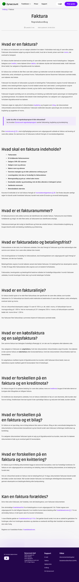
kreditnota (53, 388)
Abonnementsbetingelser (66, 557)
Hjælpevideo (48, 564)
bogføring (37, 105)
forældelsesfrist (18, 507)
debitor (33, 63)
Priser (36, 4)
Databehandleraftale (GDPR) (68, 560)
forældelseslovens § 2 (64, 510)
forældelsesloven (29, 530)
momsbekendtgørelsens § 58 (45, 193)
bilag (54, 105)
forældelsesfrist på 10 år (27, 518)
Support (44, 4)
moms (66, 52)
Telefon (46, 560)
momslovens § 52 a (12, 131)
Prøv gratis (71, 4)
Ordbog (4, 9)
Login (60, 4)
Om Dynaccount (49, 571)
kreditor (13, 63)
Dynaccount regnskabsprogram (25, 122)
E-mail (46, 557)
